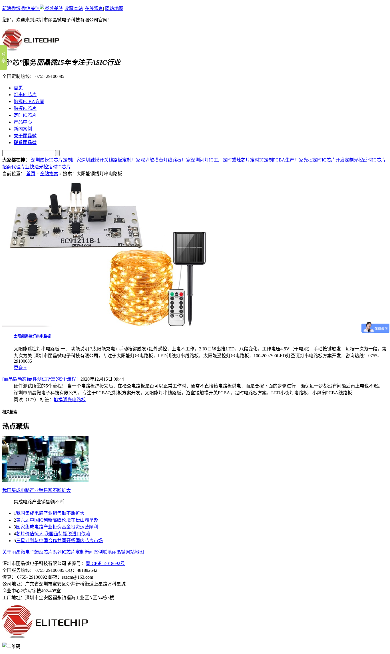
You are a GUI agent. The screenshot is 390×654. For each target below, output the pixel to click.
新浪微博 (11, 8)
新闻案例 (23, 128)
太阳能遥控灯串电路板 (32, 336)
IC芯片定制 (73, 552)
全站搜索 (49, 173)
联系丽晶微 (25, 142)
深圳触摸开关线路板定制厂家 (110, 160)
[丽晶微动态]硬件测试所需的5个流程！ (41, 379)
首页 (18, 87)
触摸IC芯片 (25, 108)
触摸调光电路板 (70, 399)
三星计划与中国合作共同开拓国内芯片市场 (59, 540)
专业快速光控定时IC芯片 (46, 166)
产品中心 (23, 122)
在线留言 (94, 8)
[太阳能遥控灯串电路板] (110, 325)
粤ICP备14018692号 (105, 563)
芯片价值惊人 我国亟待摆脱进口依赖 (53, 533)
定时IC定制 (261, 160)
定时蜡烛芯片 (236, 160)
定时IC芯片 (25, 115)
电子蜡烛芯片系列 (43, 552)
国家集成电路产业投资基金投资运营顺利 (57, 526)
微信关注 (30, 8)
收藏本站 (74, 8)
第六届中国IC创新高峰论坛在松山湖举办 (57, 520)
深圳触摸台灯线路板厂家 (165, 160)
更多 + (20, 367)
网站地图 (114, 8)
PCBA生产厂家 (288, 160)
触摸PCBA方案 (29, 101)
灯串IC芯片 (25, 94)
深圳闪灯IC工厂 (207, 160)
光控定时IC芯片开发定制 (328, 160)
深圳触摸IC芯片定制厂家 (56, 160)
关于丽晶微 (25, 135)
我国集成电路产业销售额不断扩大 (50, 513)
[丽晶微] (30, 47)
